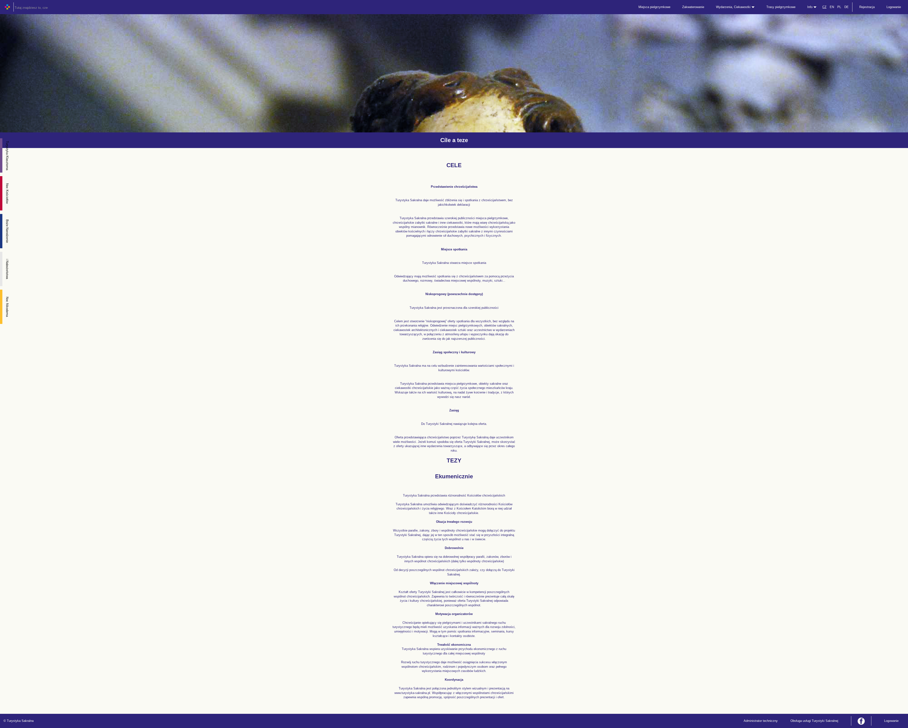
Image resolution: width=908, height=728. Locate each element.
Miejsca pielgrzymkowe (654, 7)
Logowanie (893, 7)
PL (839, 7)
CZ (824, 7)
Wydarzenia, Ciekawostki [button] (733, 7)
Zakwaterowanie (693, 7)
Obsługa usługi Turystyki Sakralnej (814, 721)
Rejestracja (867, 7)
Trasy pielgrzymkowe (780, 7)
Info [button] (810, 7)
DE (846, 7)
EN (832, 7)
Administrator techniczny (761, 721)
